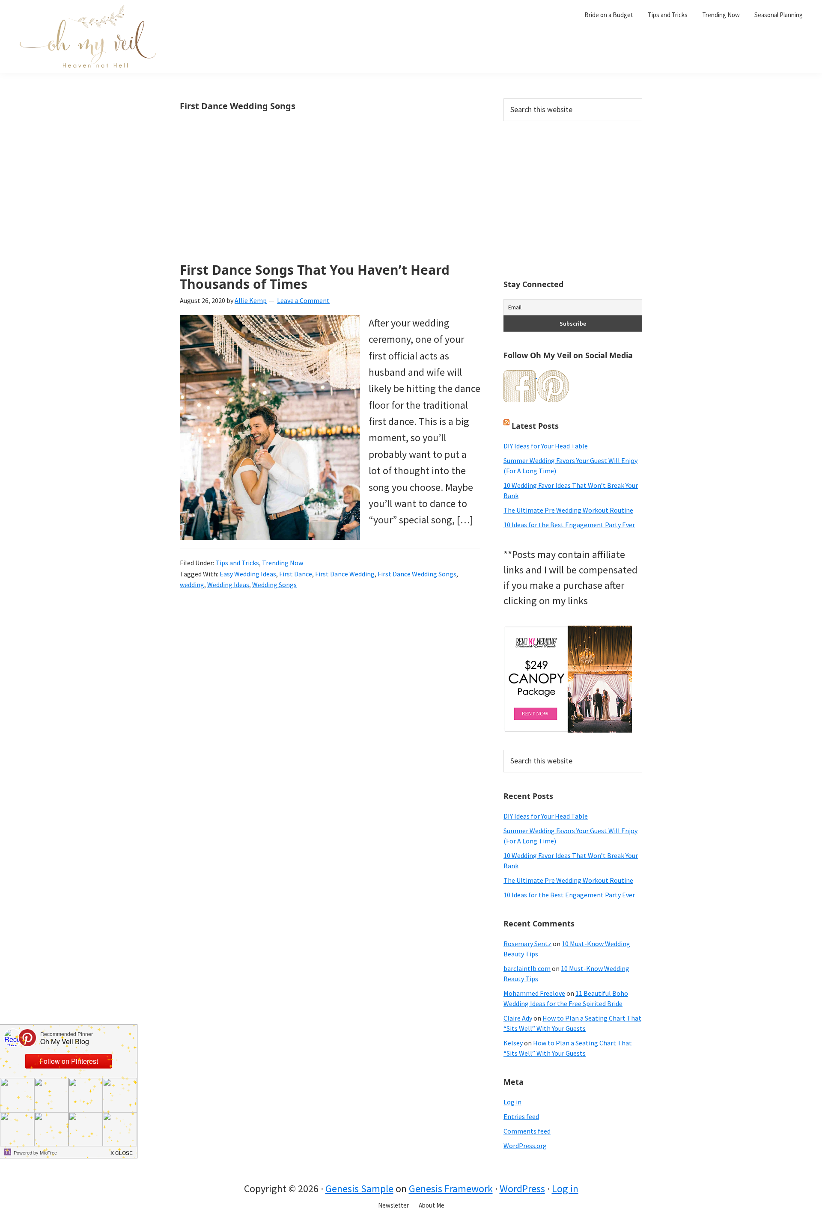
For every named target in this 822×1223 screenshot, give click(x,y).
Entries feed (521, 1116)
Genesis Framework (451, 1188)
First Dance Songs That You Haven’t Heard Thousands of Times (315, 277)
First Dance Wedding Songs (417, 574)
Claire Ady (517, 1018)
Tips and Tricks (237, 562)
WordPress (522, 1188)
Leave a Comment (303, 300)
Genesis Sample (359, 1188)
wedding (192, 584)
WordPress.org (525, 1145)
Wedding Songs (274, 584)
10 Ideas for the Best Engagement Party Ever (569, 524)
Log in (512, 1102)
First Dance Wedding (345, 574)
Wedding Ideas (228, 584)
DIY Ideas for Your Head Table (545, 446)
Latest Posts (535, 426)
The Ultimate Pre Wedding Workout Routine (568, 510)
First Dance (295, 574)
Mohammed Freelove (534, 993)
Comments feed (527, 1131)
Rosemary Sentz (527, 943)
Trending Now (282, 562)
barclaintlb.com (527, 968)
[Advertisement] (330, 199)
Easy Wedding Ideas (248, 574)
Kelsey (513, 1043)
